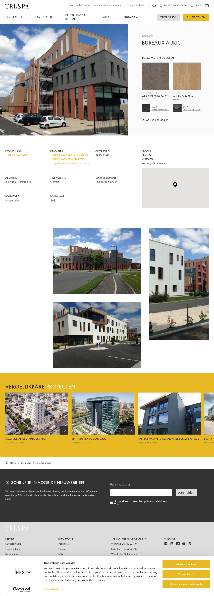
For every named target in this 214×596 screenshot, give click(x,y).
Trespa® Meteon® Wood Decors (70, 163)
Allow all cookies (186, 564)
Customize (184, 574)
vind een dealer (159, 120)
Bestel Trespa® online (175, 5)
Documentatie (12, 553)
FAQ (60, 553)
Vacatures (63, 543)
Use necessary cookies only (186, 583)
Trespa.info (168, 17)
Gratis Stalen (195, 17)
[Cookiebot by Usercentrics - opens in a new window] (21, 589)
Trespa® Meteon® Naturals (67, 159)
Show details (51, 589)
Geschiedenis (12, 548)
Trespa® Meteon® (16, 154)
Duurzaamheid (13, 543)
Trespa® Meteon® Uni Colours (69, 154)
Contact (62, 548)
